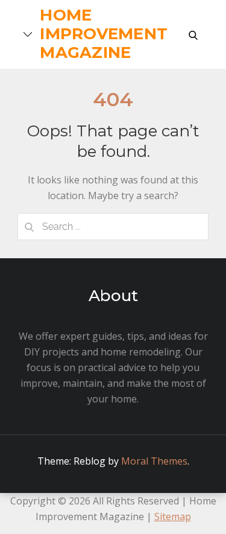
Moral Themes (154, 461)
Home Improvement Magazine (104, 33)
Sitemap (172, 516)
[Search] (29, 226)
